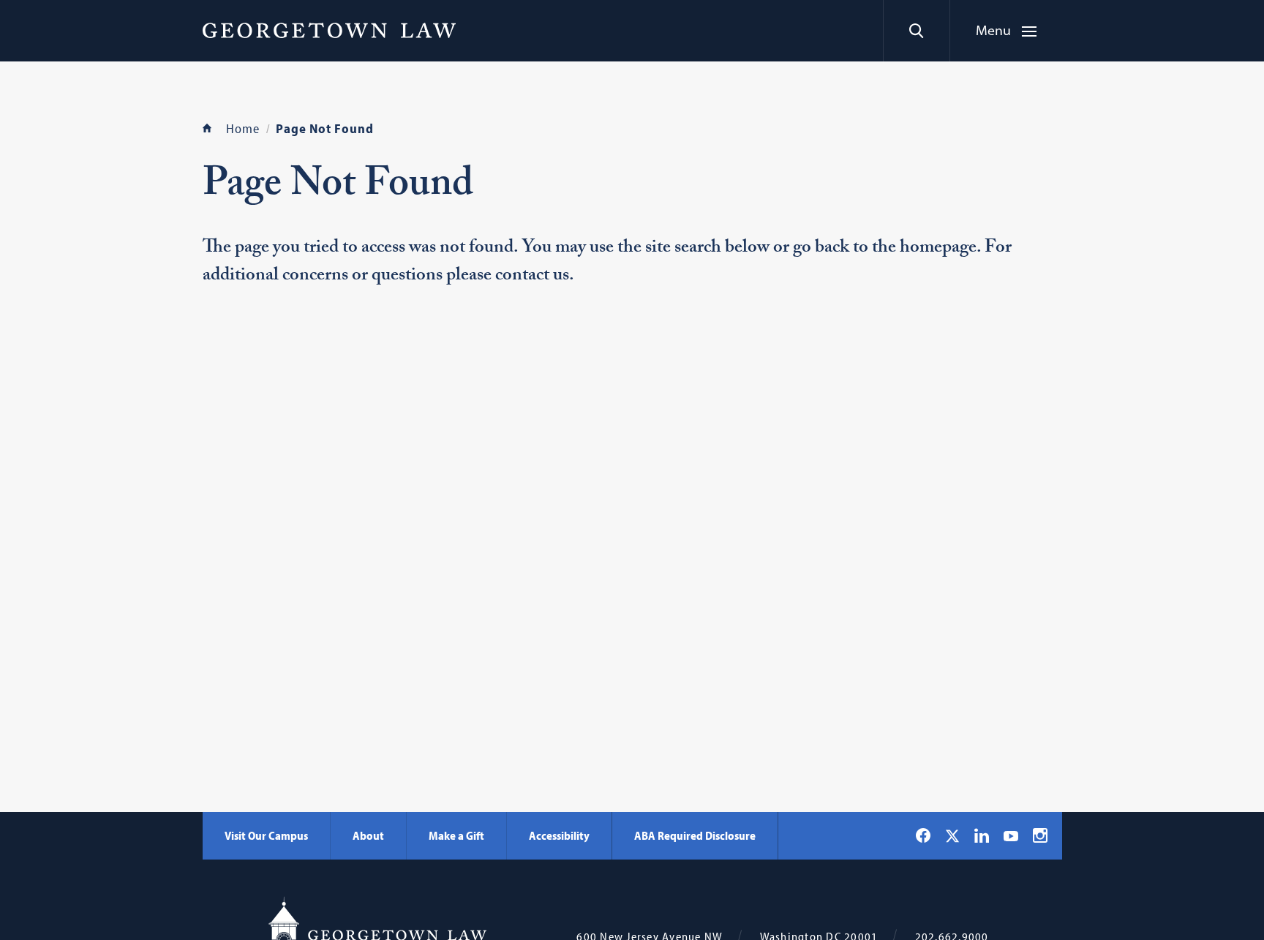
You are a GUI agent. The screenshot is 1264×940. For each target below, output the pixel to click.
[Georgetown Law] (329, 30)
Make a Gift (456, 835)
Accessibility (559, 835)
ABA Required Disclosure (695, 835)
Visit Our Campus (266, 835)
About (368, 835)
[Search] (916, 30)
